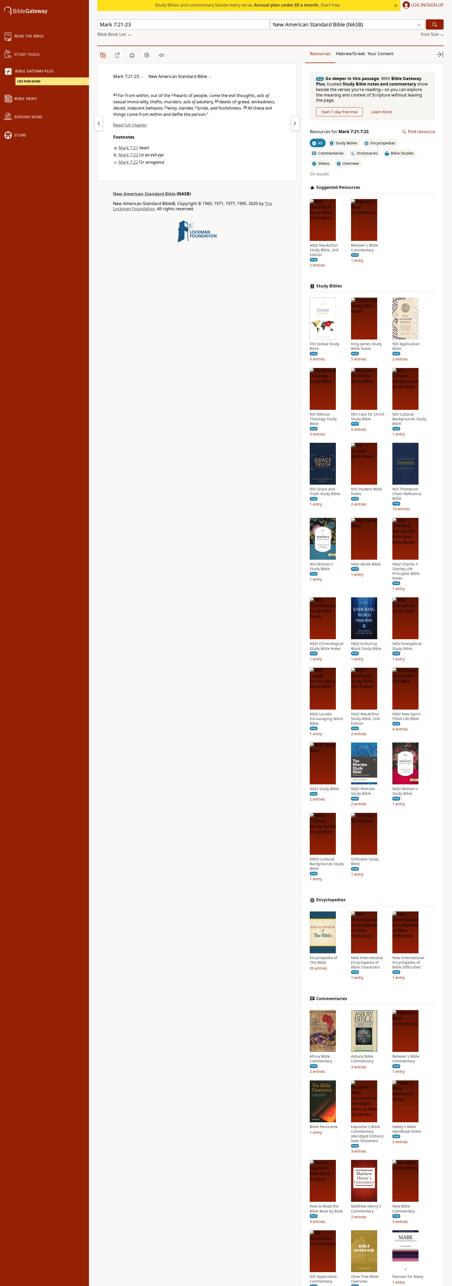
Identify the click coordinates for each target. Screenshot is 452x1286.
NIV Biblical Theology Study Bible (323, 419)
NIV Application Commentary (323, 1279)
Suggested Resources (338, 187)
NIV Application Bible (406, 346)
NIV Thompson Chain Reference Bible (406, 494)
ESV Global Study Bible (324, 346)
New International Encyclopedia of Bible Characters (367, 962)
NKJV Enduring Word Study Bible (366, 646)
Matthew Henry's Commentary (366, 1208)
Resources (320, 53)
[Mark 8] (295, 123)
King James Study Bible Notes (366, 346)
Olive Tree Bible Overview (364, 1279)
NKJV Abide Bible (366, 564)
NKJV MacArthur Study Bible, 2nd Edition (324, 250)
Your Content (381, 53)
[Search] (435, 24)
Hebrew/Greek (350, 53)
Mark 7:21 (128, 148)
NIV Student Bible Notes (366, 491)
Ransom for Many (407, 1276)
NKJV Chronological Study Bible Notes (326, 646)
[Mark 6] (99, 123)
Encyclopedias (331, 900)
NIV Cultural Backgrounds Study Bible (409, 419)
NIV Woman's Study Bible (321, 566)
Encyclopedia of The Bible (323, 960)
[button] (422, 5)
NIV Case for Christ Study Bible (367, 416)
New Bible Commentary (403, 1208)
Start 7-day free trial (339, 111)
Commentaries (331, 998)
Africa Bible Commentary (321, 1058)
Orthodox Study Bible (364, 861)
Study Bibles (329, 286)
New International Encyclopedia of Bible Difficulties (408, 962)
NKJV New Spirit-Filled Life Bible (406, 716)
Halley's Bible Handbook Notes (406, 1129)
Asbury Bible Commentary (362, 1058)
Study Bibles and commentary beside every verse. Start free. (248, 5)
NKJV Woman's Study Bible (405, 791)
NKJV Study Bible (324, 788)
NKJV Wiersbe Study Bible (363, 791)
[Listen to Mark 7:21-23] (161, 55)
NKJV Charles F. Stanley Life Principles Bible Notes (406, 571)
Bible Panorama (323, 1126)
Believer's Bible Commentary (364, 247)
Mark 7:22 (128, 155)
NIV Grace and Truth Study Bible (325, 491)
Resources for (339, 131)
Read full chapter (130, 125)
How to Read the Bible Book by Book (326, 1208)
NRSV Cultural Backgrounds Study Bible (327, 864)
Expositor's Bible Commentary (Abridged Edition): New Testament (367, 1133)
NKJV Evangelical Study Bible (407, 646)
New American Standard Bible (144, 194)
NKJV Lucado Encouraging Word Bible (326, 719)
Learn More (381, 111)
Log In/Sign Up (427, 5)
